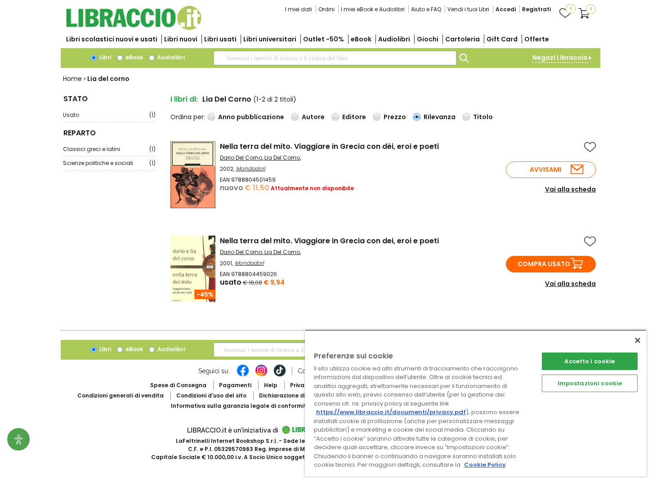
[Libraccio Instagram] (261, 375)
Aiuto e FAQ (426, 9)
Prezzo (395, 116)
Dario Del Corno (241, 157)
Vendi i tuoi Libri (468, 9)
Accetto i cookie (589, 361)
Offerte (536, 39)
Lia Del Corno (282, 157)
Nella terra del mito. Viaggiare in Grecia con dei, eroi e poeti (329, 241)
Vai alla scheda (570, 189)
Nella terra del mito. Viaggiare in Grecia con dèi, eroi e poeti (329, 146)
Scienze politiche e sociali (109, 163)
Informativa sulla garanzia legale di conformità (240, 406)
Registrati (536, 9)
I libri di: (184, 99)
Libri (104, 57)
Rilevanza (440, 116)
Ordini (326, 9)
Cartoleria (462, 39)
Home (72, 78)
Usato (109, 115)
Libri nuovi (180, 39)
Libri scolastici (111, 39)
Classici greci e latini (109, 149)
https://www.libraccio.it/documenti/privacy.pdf (391, 412)
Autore (313, 116)
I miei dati (298, 9)
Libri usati (220, 39)
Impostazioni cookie (590, 383)
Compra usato (544, 263)
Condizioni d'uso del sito (211, 395)
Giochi (427, 39)
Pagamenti (235, 385)
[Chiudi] (637, 340)
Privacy (300, 385)
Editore (354, 116)
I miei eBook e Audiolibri (373, 9)
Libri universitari (269, 39)
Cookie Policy (485, 464)
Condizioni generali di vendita (120, 395)
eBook (361, 39)
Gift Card (502, 39)
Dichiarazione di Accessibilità (301, 395)
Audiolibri (394, 39)
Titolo (483, 116)
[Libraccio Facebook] (243, 375)
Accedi (506, 9)
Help (270, 385)
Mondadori (250, 168)
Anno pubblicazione (251, 116)
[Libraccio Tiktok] (279, 375)
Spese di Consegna (178, 385)
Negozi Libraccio (560, 57)
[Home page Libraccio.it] (133, 28)
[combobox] (335, 58)
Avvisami (545, 169)
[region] (476, 403)
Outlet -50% (323, 39)
